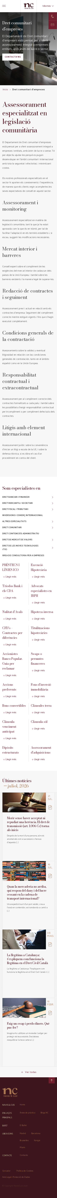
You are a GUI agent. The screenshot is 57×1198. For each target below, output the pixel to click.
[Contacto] (52, 16)
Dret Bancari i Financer (15, 497)
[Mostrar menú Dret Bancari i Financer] (50, 497)
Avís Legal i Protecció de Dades (16, 1177)
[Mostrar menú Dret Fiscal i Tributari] (50, 509)
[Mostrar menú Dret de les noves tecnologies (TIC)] (50, 548)
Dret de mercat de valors (17, 540)
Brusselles (24, 1140)
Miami (22, 1147)
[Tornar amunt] (52, 1080)
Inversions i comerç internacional (22, 515)
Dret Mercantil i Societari (17, 503)
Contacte (24, 1155)
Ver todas (31, 1072)
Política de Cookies (25, 1171)
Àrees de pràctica (27, 1113)
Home (22, 1105)
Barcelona (35, 1133)
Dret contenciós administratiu (20, 533)
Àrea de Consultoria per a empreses (23, 555)
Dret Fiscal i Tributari (15, 509)
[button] (52, 25)
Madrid (23, 1133)
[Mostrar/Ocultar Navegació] (4, 6)
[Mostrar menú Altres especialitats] (50, 522)
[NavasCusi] (28, 6)
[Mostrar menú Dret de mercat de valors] (50, 540)
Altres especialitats (14, 521)
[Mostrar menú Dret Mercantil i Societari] (50, 503)
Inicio (5, 90)
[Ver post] (24, 802)
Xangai (37, 1140)
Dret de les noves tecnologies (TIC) (20, 547)
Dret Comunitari (12, 527)
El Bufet (23, 1125)
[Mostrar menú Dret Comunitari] (50, 528)
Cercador (6, 1171)
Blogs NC (44, 1113)
